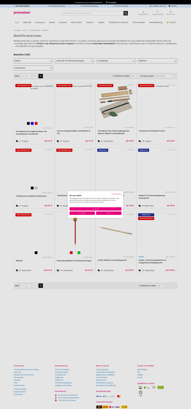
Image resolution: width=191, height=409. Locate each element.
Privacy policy (116, 194)
